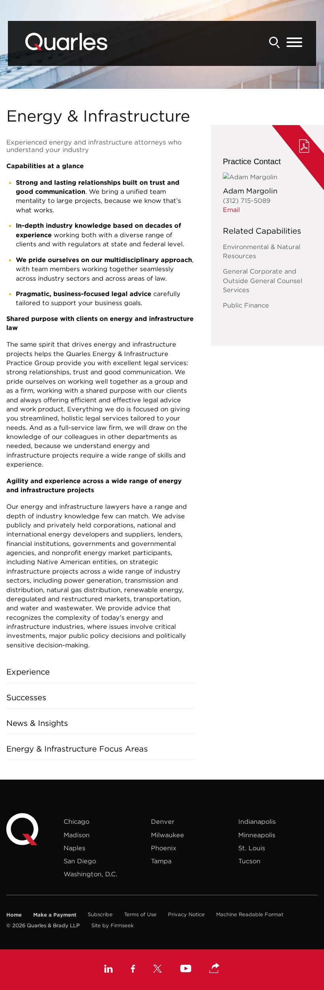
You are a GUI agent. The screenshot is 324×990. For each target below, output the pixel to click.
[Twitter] (158, 970)
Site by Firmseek (112, 925)
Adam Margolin (250, 190)
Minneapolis (256, 835)
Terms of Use (140, 914)
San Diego (80, 861)
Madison (77, 835)
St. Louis (251, 848)
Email (231, 210)
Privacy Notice (186, 914)
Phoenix (163, 848)
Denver (163, 821)
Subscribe (100, 914)
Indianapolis (257, 821)
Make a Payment (54, 914)
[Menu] (294, 43)
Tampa (161, 861)
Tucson (249, 861)
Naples (74, 848)
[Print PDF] (304, 147)
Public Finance (246, 305)
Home (14, 914)
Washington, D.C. (90, 874)
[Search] (274, 42)
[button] (214, 968)
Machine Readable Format (249, 914)
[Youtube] (186, 969)
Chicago (76, 821)
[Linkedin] (108, 970)
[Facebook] (133, 970)
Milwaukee (167, 835)
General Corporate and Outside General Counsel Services (262, 280)
